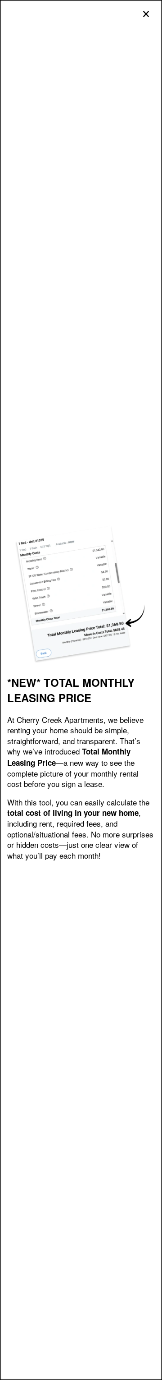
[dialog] (81, 690)
